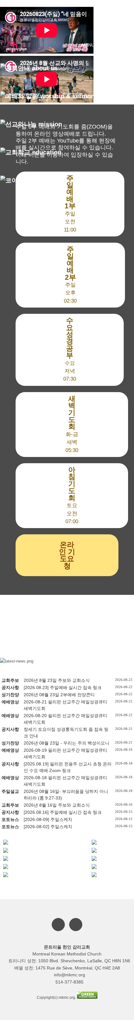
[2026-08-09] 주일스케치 (48, 819)
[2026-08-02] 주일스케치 (48, 826)
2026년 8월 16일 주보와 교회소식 (57, 805)
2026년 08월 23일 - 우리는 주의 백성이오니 (66, 743)
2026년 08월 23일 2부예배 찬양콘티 (59, 694)
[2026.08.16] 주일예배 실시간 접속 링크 (63, 812)
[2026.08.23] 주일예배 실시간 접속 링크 (63, 687)
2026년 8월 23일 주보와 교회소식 (57, 680)
